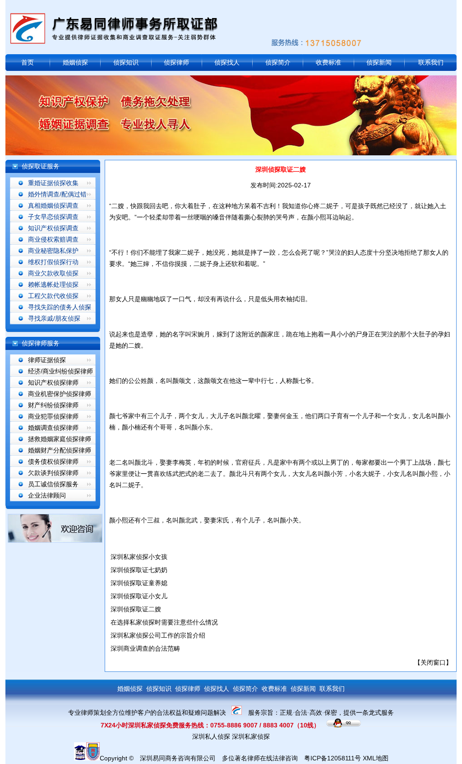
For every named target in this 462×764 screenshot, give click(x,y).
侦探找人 (227, 62)
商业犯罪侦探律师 (53, 416)
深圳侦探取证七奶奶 (139, 569)
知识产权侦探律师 (53, 382)
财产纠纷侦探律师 (53, 405)
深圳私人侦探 (211, 736)
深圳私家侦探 (251, 736)
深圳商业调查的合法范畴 (145, 648)
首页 (27, 62)
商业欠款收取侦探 (53, 273)
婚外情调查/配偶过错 (57, 194)
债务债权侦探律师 (53, 461)
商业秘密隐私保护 (53, 250)
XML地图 (375, 758)
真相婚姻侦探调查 (53, 205)
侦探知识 (126, 62)
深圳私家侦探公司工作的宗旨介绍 (158, 635)
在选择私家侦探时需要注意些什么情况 (164, 622)
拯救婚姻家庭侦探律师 (59, 439)
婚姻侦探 (75, 62)
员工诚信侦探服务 (53, 484)
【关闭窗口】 (433, 662)
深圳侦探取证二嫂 (136, 609)
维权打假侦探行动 (53, 262)
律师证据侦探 (47, 359)
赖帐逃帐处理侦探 (53, 284)
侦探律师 (176, 62)
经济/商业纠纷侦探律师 (60, 371)
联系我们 (431, 62)
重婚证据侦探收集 (53, 182)
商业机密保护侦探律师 (59, 393)
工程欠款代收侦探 (53, 295)
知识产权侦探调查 (53, 228)
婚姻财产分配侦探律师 (59, 450)
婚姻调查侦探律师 (53, 427)
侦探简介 (278, 62)
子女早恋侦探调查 (53, 216)
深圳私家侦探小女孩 (139, 556)
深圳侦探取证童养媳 (139, 583)
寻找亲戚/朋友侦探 (54, 318)
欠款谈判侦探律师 (53, 472)
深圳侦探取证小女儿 (139, 596)
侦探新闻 (379, 62)
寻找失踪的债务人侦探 (59, 307)
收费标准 (328, 62)
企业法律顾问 (47, 495)
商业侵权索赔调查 (53, 239)
